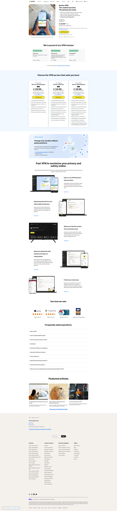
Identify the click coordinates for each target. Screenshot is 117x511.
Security (49, 507)
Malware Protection (48, 457)
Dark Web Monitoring (48, 470)
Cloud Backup (47, 459)
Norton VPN (31, 459)
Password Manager (48, 476)
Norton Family (32, 462)
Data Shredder (47, 482)
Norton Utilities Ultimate (34, 471)
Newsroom (35, 507)
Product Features (48, 443)
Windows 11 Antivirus (48, 451)
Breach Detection (48, 472)
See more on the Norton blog (58, 409)
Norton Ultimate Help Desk (64, 449)
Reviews (76, 449)
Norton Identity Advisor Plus (35, 457)
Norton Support (61, 453)
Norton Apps (76, 453)
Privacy (46, 507)
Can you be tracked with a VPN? (75, 401)
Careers (39, 507)
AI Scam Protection (48, 447)
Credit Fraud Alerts (48, 484)
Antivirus (46, 445)
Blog (75, 447)
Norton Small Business (33, 474)
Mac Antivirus (47, 453)
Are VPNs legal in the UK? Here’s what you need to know (38, 402)
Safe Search (46, 462)
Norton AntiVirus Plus (33, 445)
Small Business (46, 1)
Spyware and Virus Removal (64, 451)
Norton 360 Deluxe (33, 449)
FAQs (68, 1)
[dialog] (11, 508)
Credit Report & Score (49, 474)
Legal (42, 507)
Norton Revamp (32, 478)
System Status (64, 507)
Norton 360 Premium (33, 451)
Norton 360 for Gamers (34, 455)
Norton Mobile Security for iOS (34, 468)
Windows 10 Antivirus (48, 449)
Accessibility (59, 507)
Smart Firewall (47, 468)
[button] (58, 331)
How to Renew (61, 455)
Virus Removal (47, 455)
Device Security (31, 424)
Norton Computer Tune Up (64, 447)
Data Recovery (47, 480)
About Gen (30, 507)
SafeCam (46, 464)
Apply (63, 436)
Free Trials (76, 455)
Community (76, 451)
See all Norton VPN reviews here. (63, 65)
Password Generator (48, 478)
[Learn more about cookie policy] (11, 508)
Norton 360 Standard (33, 447)
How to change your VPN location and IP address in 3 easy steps (57, 402)
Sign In (75, 459)
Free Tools (76, 457)
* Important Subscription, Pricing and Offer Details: (40, 429)
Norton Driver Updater (33, 473)
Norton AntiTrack (32, 461)
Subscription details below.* (63, 29)
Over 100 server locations (41, 152)
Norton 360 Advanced (33, 453)
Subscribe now (38, 97)
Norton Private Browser (34, 476)
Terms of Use (54, 507)
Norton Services (61, 445)
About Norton (77, 445)
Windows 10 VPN (47, 466)
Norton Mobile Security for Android (34, 465)
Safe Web (46, 461)
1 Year (62, 20)
